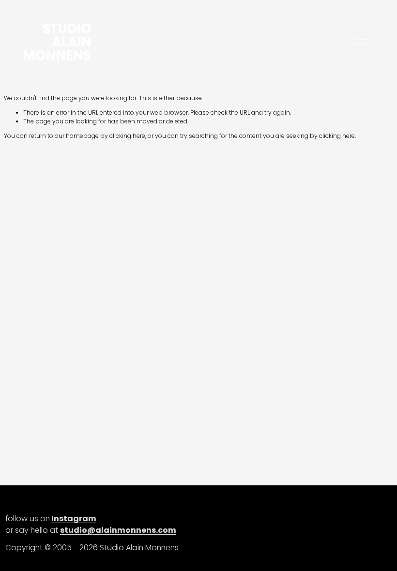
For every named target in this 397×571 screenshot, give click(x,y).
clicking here (127, 136)
